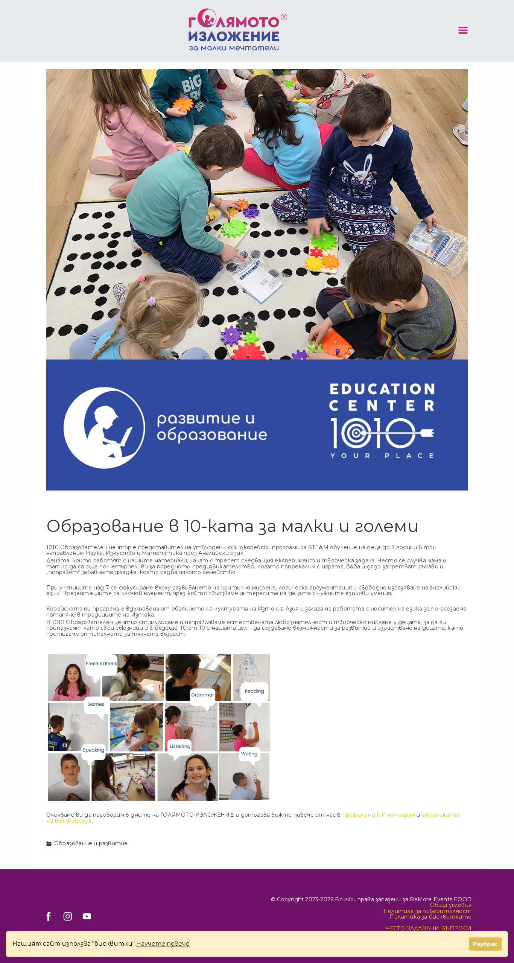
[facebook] (49, 916)
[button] (463, 30)
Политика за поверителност (427, 911)
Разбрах (485, 943)
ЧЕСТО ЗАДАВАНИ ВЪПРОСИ (428, 928)
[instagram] (68, 916)
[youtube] (87, 916)
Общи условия (450, 905)
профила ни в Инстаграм (378, 814)
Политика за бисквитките (430, 916)
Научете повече (163, 943)
